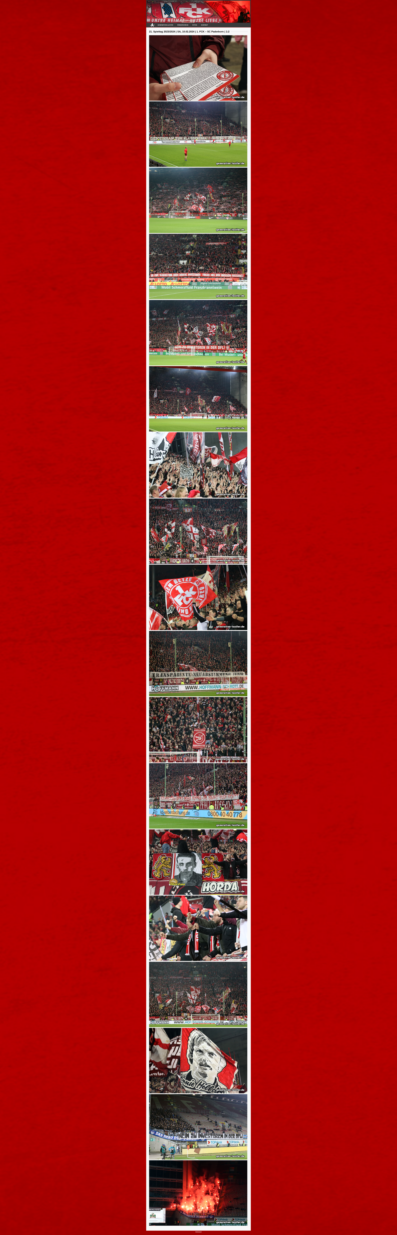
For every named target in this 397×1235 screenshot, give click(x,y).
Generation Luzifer (165, 25)
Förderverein (182, 25)
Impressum (198, 1232)
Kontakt (204, 25)
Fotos (194, 25)
